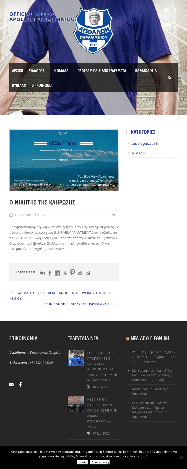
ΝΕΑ (43, 215)
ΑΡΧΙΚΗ (17, 70)
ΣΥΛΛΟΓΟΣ (36, 70)
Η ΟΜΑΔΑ (61, 70)
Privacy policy (100, 462)
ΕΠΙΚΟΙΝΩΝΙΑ (42, 85)
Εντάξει (83, 462)
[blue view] (64, 160)
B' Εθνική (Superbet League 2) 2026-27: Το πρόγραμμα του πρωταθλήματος (154, 356)
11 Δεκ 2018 (23, 215)
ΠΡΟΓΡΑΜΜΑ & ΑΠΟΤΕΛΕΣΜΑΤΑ (102, 70)
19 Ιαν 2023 (101, 433)
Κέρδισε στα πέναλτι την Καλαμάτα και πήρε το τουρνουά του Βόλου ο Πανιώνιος (150, 410)
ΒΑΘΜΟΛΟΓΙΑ (146, 70)
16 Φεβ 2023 (101, 387)
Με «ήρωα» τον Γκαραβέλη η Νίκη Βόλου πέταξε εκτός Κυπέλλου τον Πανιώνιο (153, 375)
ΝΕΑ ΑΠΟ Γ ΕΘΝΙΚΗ (150, 338)
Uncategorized (142, 143)
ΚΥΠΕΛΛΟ (19, 85)
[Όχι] (181, 457)
